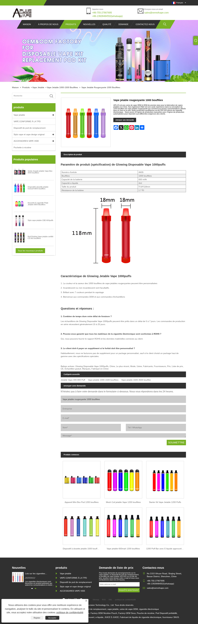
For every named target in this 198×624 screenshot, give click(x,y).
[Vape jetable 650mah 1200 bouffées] (123, 525)
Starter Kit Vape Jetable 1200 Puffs (165, 502)
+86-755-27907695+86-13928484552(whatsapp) (107, 14)
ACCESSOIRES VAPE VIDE (26, 141)
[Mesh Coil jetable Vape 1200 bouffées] (123, 479)
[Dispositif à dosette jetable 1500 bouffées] (81, 525)
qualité (106, 24)
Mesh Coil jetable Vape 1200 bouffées (123, 502)
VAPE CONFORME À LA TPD (27, 121)
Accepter (52, 618)
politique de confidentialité (69, 612)
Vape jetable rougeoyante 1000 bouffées (100, 87)
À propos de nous (48, 24)
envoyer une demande (125, 120)
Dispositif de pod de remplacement (30, 128)
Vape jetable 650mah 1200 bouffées (123, 548)
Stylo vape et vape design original (29, 134)
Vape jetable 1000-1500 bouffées (62, 87)
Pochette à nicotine (22, 147)
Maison (27, 24)
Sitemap (96, 600)
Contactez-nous (145, 24)
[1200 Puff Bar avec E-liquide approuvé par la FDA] (165, 525)
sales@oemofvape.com (156, 12)
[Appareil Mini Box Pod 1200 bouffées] (81, 479)
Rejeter (37, 618)
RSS (104, 600)
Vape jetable (38, 87)
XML (110, 600)
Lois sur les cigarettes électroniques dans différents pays (38, 573)
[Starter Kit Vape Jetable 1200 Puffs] (165, 479)
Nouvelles (89, 24)
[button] (32, 588)
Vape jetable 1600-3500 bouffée (136, 380)
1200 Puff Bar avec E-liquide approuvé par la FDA (166, 548)
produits (71, 24)
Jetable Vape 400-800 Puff (73, 380)
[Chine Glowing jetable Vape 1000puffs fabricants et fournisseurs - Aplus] (22, 13)
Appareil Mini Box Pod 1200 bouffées (82, 502)
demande (123, 24)
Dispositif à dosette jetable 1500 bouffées (82, 548)
